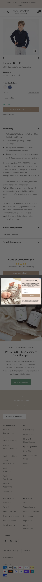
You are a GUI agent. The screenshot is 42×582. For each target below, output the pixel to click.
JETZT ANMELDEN (31, 295)
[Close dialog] (40, 278)
